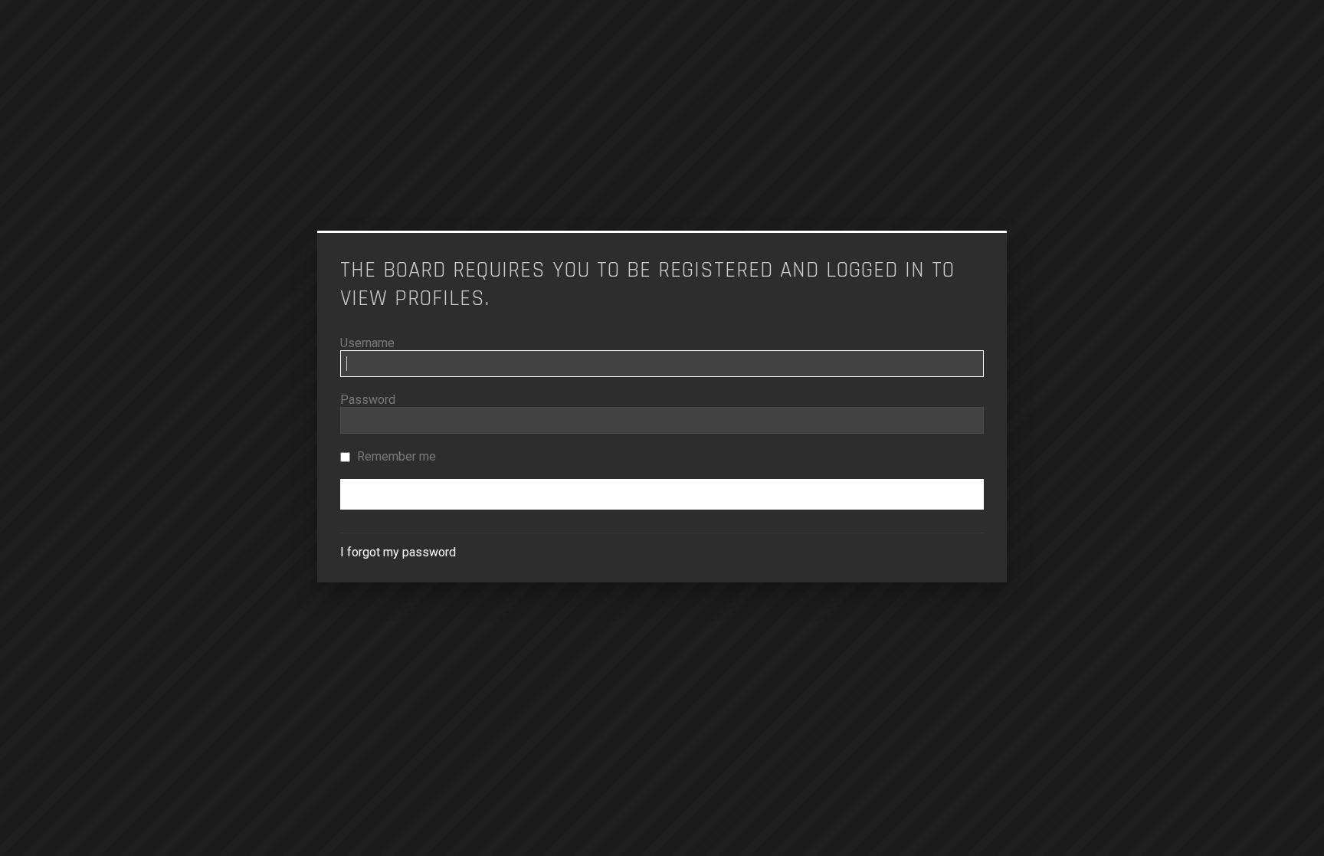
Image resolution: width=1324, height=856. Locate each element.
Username (367, 343)
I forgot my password (398, 552)
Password (367, 399)
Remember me (395, 456)
